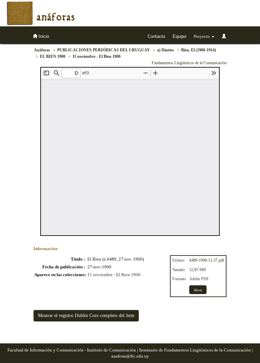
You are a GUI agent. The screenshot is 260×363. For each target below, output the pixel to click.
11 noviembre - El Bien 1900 (96, 56)
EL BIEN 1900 (52, 56)
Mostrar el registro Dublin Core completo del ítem (86, 315)
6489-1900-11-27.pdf (206, 260)
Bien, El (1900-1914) (198, 50)
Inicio (43, 36)
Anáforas (42, 50)
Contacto (156, 36)
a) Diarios (165, 50)
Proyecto (202, 36)
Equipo (179, 36)
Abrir (198, 290)
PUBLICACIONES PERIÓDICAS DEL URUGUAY (103, 50)
